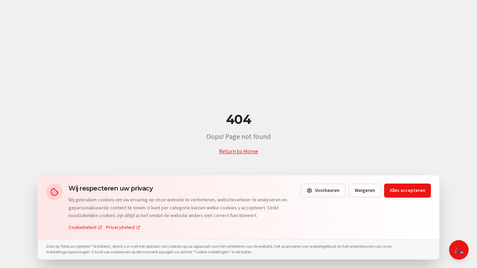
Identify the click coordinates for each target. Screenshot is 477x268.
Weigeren (365, 190)
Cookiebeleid (82, 227)
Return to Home (238, 151)
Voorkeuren (327, 190)
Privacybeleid (120, 227)
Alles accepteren (407, 190)
